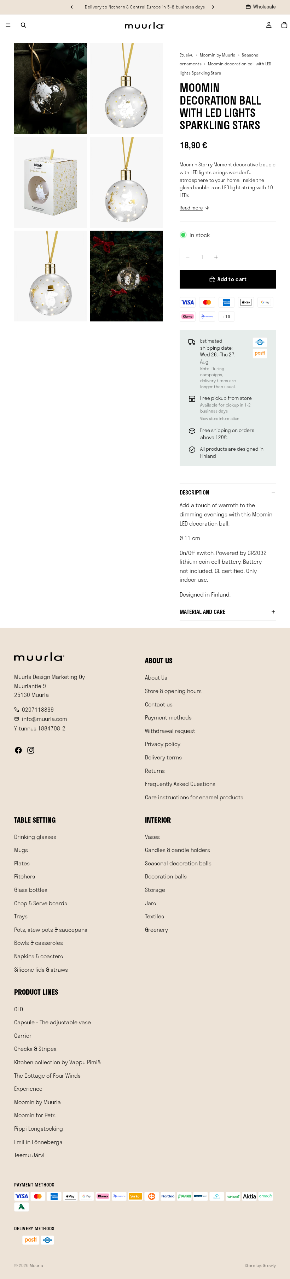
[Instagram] (31, 750)
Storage (155, 889)
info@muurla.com (44, 718)
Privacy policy (162, 743)
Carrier (22, 1035)
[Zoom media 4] (126, 182)
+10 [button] (227, 316)
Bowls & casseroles (38, 942)
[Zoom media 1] (50, 88)
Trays (21, 916)
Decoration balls (166, 876)
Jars (150, 902)
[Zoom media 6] (126, 276)
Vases (152, 836)
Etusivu (186, 55)
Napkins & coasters (38, 956)
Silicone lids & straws (41, 969)
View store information (219, 418)
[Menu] (8, 25)
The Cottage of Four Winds (47, 1075)
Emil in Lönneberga (38, 1141)
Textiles (154, 916)
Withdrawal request (170, 730)
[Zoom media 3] (50, 182)
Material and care (202, 611)
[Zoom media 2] (126, 88)
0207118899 (38, 709)
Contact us (159, 703)
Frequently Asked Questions (180, 783)
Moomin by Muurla (218, 55)
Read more (191, 208)
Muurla (36, 1265)
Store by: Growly (260, 1265)
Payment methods (168, 717)
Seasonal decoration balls (178, 863)
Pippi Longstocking (38, 1128)
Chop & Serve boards (40, 902)
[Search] (23, 25)
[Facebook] (18, 750)
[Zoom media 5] (50, 276)
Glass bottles (30, 889)
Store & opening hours (173, 690)
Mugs (21, 849)
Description (194, 492)
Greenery (156, 929)
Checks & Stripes (35, 1048)
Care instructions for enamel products (194, 797)
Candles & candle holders (177, 849)
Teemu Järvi (29, 1154)
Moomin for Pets (35, 1115)
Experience (28, 1088)
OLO (18, 1008)
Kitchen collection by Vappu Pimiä (57, 1062)
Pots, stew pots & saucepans (50, 929)
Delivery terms (163, 757)
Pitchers (24, 876)
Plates (22, 863)
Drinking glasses (35, 836)
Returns (155, 770)
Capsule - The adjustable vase (52, 1022)
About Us (156, 677)
